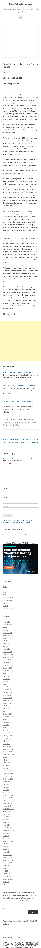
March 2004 (6, 852)
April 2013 (6, 727)
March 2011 (6, 744)
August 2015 (7, 673)
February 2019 (7, 625)
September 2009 (8, 779)
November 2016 (8, 657)
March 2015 (6, 687)
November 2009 (8, 773)
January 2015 (7, 692)
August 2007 (7, 806)
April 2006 (6, 822)
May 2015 (6, 681)
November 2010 (8, 749)
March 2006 (6, 825)
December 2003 (8, 857)
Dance (5, 592)
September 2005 (8, 830)
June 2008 (6, 801)
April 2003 (6, 871)
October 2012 (7, 738)
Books (5, 587)
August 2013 (7, 719)
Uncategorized (7, 608)
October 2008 (7, 798)
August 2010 (7, 757)
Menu (20, 17)
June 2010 (6, 763)
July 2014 (6, 706)
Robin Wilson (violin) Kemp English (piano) (18, 372)
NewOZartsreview (20, 4)
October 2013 (7, 714)
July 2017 (6, 641)
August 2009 (7, 782)
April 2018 (6, 627)
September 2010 (8, 754)
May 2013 (6, 725)
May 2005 (6, 833)
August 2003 (7, 868)
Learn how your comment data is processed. (19, 521)
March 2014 (6, 711)
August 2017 (7, 638)
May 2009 (6, 790)
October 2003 (7, 863)
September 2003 (8, 865)
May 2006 (6, 819)
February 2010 (7, 771)
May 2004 (6, 847)
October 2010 (7, 752)
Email (5, 497)
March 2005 (6, 838)
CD (4, 589)
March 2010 (6, 768)
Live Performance (25, 419)
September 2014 (8, 700)
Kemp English (26, 422)
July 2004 (6, 844)
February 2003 (7, 876)
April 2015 (6, 684)
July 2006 (6, 814)
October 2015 (7, 668)
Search (5, 909)
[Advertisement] (20, 341)
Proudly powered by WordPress (12, 937)
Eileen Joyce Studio (14, 422)
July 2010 (6, 760)
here (7, 535)
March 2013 (6, 730)
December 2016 (8, 654)
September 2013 (8, 717)
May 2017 (6, 646)
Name (5, 489)
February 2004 (7, 855)
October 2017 (7, 633)
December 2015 (8, 665)
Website (6, 506)
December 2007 (8, 803)
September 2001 (8, 879)
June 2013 (6, 722)
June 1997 (6, 884)
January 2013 (7, 736)
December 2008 (8, 795)
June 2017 (6, 644)
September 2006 (8, 809)
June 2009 (6, 787)
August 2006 (7, 811)
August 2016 (7, 660)
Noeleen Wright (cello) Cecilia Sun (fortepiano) (29, 442)
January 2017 (7, 652)
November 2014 (8, 695)
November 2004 (8, 841)
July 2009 (6, 784)
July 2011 (6, 741)
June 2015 (6, 679)
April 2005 (6, 836)
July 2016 (6, 662)
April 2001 (6, 882)
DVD (4, 595)
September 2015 (8, 671)
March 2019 (6, 622)
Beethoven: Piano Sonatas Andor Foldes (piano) (20, 385)
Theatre (5, 606)
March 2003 (6, 874)
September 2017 (8, 635)
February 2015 (7, 690)
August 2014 (7, 703)
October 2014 (7, 698)
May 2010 (6, 765)
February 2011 (7, 746)
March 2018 (6, 630)
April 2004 (6, 849)
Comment (7, 464)
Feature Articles (8, 598)
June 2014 (6, 708)
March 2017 (6, 649)
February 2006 (7, 828)
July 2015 (6, 676)
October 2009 (7, 776)
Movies (5, 603)
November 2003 (8, 860)
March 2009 (6, 792)
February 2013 (7, 733)
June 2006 (6, 817)
